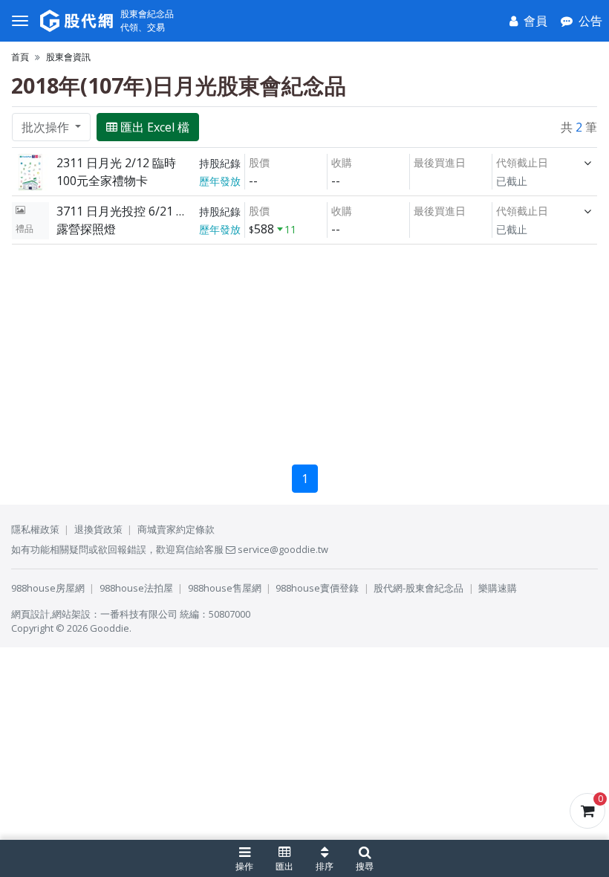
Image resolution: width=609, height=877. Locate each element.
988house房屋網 (48, 588)
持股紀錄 (220, 163)
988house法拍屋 (136, 588)
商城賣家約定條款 (176, 529)
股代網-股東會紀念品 (418, 588)
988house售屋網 (224, 588)
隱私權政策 (35, 529)
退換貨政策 (98, 529)
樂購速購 (497, 588)
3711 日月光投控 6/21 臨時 (124, 211)
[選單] (20, 21)
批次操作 (47, 127)
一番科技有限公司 (139, 614)
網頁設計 (30, 614)
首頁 (20, 57)
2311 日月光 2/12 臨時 (116, 163)
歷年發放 (220, 181)
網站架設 (71, 614)
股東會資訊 (68, 57)
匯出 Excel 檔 (154, 127)
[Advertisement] (304, 349)
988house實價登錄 (317, 588)
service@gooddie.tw (281, 549)
